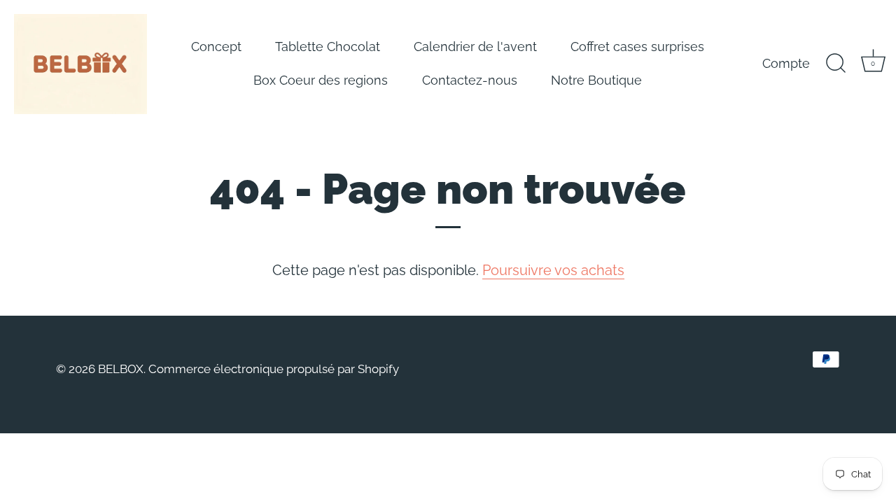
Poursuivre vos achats (553, 270)
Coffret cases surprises (637, 46)
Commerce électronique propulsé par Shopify (273, 369)
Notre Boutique (596, 80)
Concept (216, 46)
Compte (786, 63)
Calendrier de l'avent (475, 46)
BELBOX (121, 369)
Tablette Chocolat (327, 46)
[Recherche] (835, 63)
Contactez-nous (469, 80)
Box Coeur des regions (320, 80)
